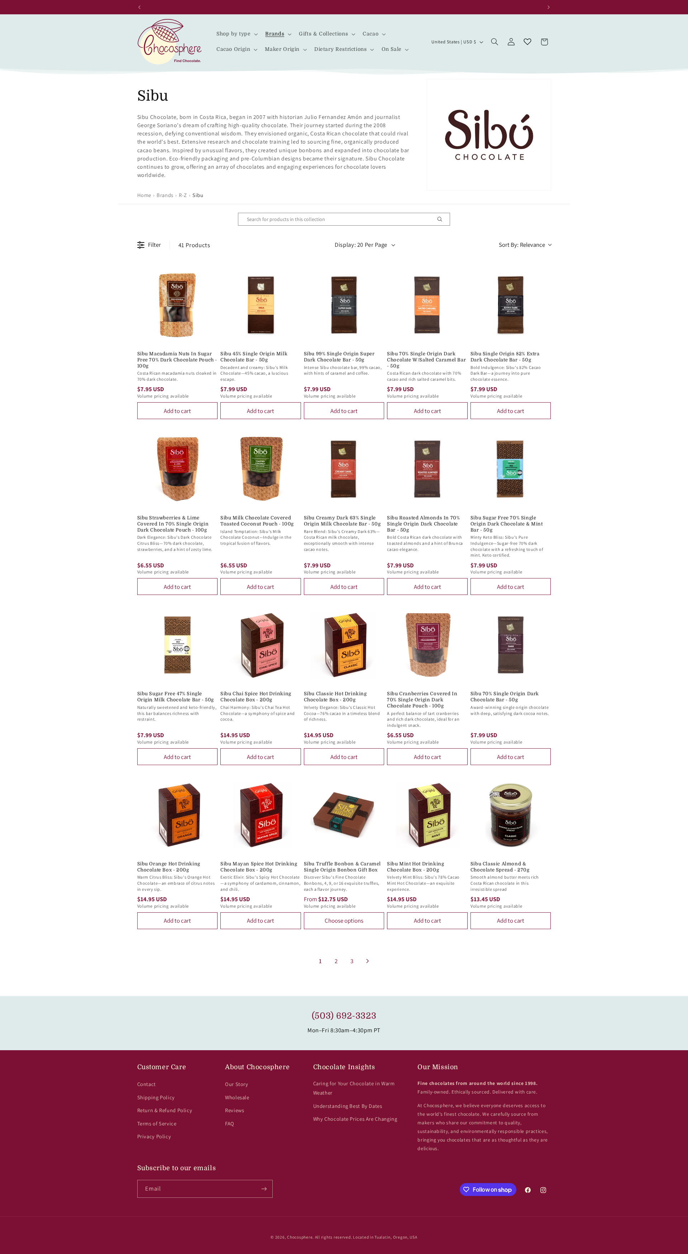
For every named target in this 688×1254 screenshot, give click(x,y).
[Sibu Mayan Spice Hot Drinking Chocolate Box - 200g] (260, 815)
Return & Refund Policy (164, 1110)
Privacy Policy (154, 1136)
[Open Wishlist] (527, 42)
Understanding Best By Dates (347, 1105)
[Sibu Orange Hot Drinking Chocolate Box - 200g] (177, 815)
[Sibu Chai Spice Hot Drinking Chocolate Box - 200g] (260, 645)
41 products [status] (194, 245)
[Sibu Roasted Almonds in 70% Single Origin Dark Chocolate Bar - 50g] (427, 469)
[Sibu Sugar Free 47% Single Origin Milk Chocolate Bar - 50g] (177, 645)
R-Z (183, 195)
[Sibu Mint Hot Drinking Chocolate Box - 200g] (427, 815)
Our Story (236, 1084)
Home (144, 195)
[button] (236, 34)
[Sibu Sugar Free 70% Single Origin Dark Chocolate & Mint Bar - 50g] (510, 469)
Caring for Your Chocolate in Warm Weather (354, 1088)
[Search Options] (442, 219)
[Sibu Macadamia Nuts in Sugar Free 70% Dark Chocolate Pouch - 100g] (177, 305)
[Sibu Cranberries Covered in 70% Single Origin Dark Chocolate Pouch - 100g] (427, 645)
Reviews (234, 1110)
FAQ (229, 1123)
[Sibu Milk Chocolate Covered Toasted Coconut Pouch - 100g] (260, 469)
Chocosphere (299, 1237)
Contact (146, 1084)
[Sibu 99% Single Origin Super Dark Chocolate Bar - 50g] (344, 305)
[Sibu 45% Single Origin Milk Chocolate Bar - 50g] (260, 305)
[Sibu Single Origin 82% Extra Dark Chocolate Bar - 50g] (510, 305)
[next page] (367, 961)
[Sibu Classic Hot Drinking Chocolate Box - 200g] (344, 645)
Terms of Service (157, 1123)
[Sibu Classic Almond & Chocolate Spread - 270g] (510, 815)
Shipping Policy (156, 1097)
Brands (165, 195)
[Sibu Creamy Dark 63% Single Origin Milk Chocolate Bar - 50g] (344, 469)
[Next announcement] (548, 7)
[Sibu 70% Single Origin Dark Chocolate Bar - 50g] (510, 645)
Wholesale (237, 1097)
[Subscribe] (263, 1188)
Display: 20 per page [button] (361, 245)
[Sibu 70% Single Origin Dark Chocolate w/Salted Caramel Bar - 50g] (427, 305)
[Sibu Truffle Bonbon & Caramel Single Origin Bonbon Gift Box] (344, 815)
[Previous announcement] (139, 7)
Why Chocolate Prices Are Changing (355, 1118)
